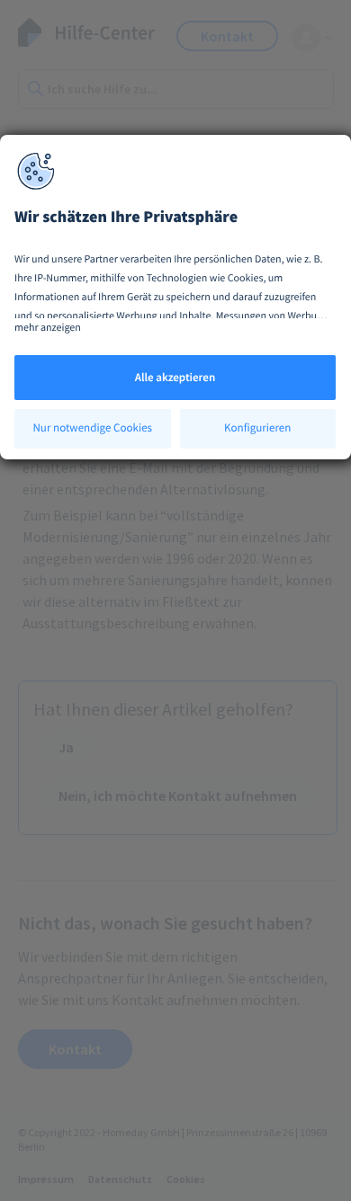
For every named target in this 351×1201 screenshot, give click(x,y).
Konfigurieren (257, 427)
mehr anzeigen (47, 327)
